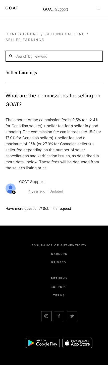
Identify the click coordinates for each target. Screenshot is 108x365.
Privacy (59, 262)
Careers (59, 254)
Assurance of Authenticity (59, 245)
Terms (59, 295)
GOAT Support (22, 34)
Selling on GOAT (65, 34)
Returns (59, 278)
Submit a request (57, 208)
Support (59, 287)
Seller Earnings (25, 40)
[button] (98, 8)
